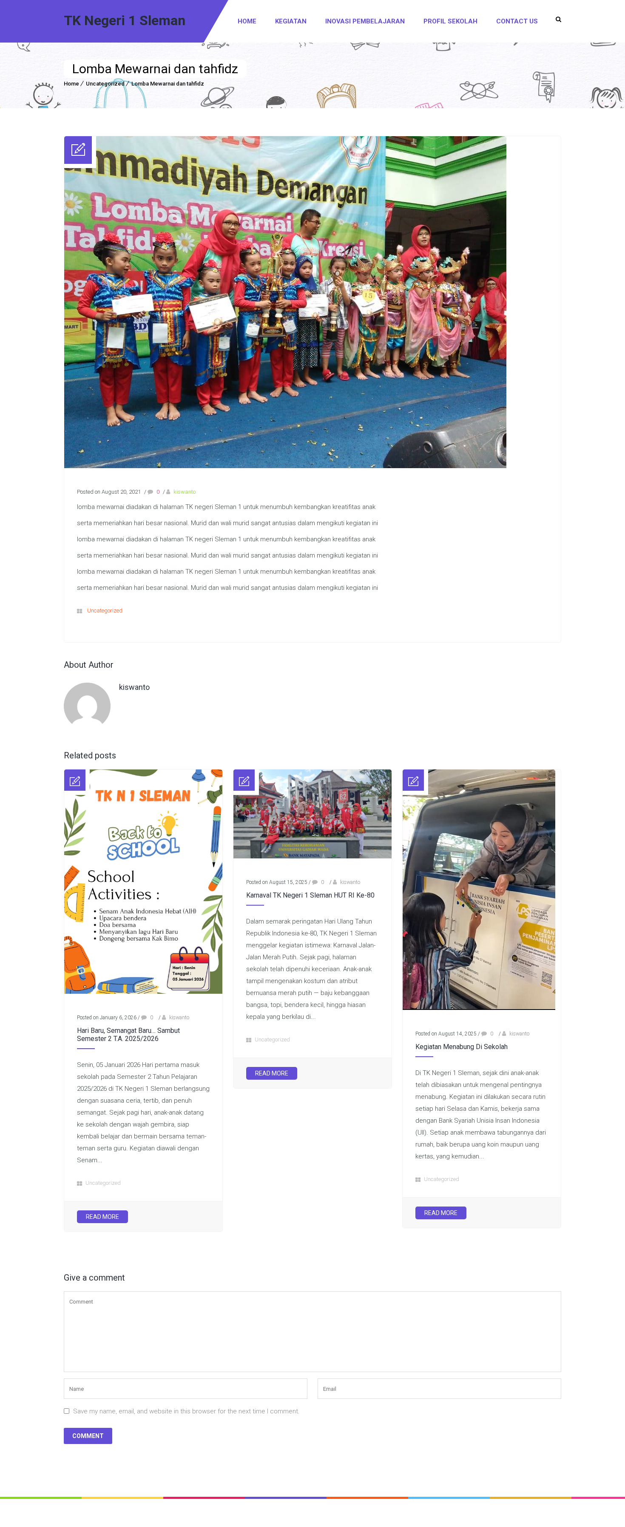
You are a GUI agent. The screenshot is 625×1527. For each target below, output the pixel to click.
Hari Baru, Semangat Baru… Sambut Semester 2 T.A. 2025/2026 (128, 1035)
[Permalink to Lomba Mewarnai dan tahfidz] (285, 466)
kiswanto (184, 492)
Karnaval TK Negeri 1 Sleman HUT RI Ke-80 (310, 895)
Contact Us (517, 21)
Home (247, 21)
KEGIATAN (291, 21)
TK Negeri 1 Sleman (124, 20)
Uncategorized (105, 83)
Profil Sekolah (450, 21)
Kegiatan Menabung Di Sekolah (461, 1047)
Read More (102, 1216)
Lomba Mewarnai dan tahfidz (167, 83)
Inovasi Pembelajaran (365, 21)
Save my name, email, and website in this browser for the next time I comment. (186, 1411)
